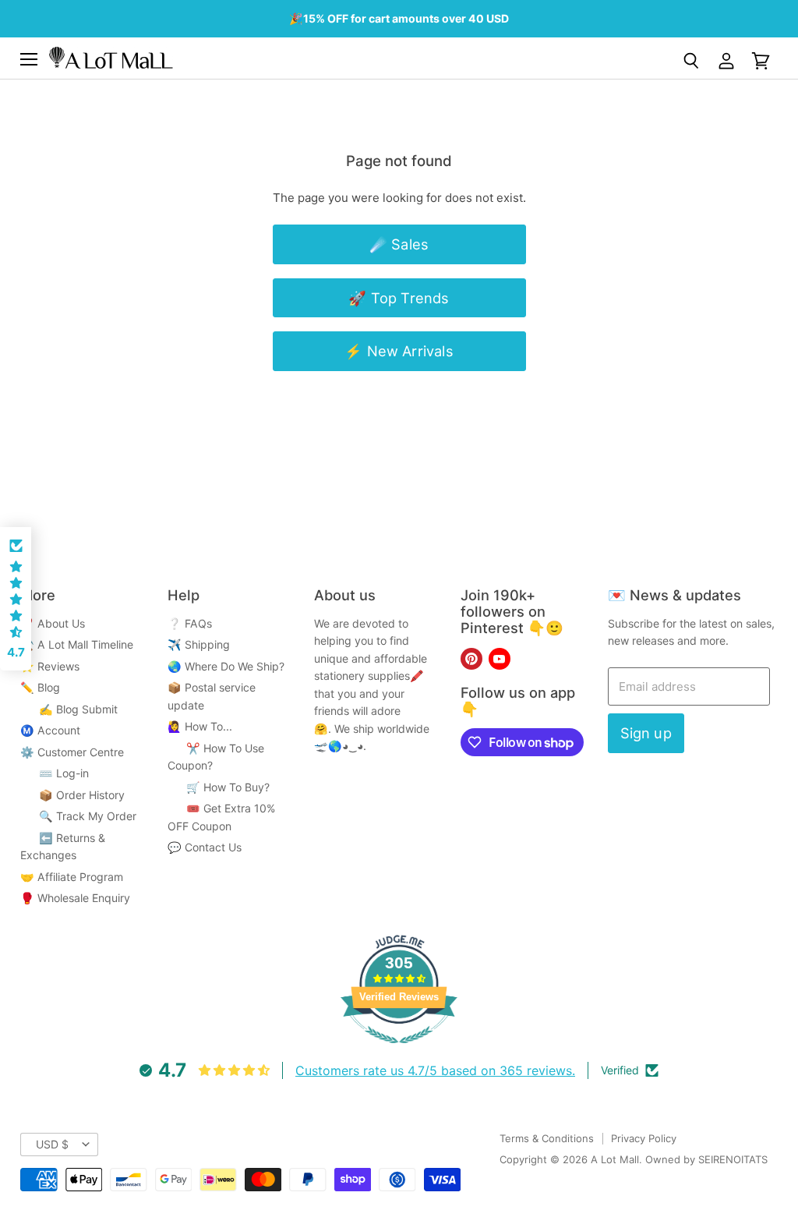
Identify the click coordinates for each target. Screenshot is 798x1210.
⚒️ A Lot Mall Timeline (76, 644)
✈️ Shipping (199, 644)
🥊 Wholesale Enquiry (75, 897)
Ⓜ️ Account (50, 730)
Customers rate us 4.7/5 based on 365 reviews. (435, 1070)
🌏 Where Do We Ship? (226, 666)
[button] (15, 598)
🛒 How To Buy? (219, 787)
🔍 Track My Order (78, 816)
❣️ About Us (52, 623)
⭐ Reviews (49, 666)
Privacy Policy (643, 1138)
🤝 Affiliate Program (71, 876)
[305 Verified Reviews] (399, 1051)
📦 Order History (72, 794)
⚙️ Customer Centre (72, 752)
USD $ (52, 1144)
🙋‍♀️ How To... (200, 726)
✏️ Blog (40, 687)
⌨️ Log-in (54, 773)
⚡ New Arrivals (399, 350)
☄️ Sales (399, 244)
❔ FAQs (190, 623)
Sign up (646, 732)
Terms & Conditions (547, 1138)
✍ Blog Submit (69, 709)
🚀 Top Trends (398, 297)
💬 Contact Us (205, 847)
